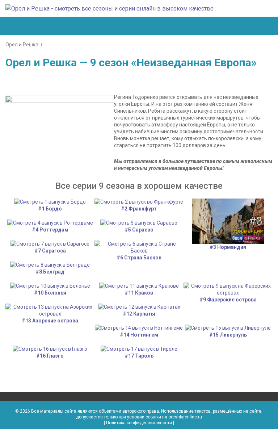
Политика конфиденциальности (139, 422)
